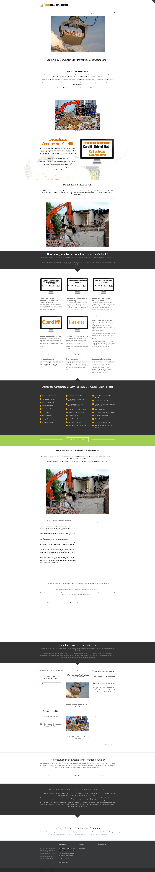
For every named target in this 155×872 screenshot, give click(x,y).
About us (56, 13)
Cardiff (102, 13)
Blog (90, 13)
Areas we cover (82, 13)
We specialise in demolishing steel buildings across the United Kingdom (67, 849)
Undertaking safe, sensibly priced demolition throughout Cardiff (66, 854)
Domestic (64, 13)
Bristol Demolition (63, 862)
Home (49, 13)
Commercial (72, 13)
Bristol (96, 13)
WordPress (67, 869)
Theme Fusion (73, 869)
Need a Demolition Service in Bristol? (67, 859)
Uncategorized (82, 848)
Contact (109, 13)
